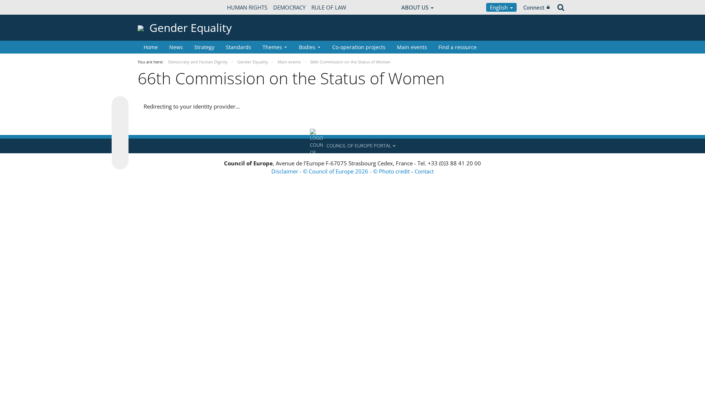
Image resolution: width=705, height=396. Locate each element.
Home (151, 47)
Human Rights (247, 7)
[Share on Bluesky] (120, 105)
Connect (534, 7)
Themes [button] (272, 47)
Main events (412, 47)
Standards (238, 47)
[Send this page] (120, 160)
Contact (424, 171)
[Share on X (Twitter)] (120, 119)
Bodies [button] (307, 47)
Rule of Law (328, 7)
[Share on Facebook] (120, 133)
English (499, 7)
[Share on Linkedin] (120, 147)
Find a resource (457, 47)
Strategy (204, 47)
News (176, 47)
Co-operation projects (359, 47)
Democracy (289, 7)
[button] (352, 146)
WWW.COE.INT (156, 7)
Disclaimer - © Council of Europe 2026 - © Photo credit (341, 171)
